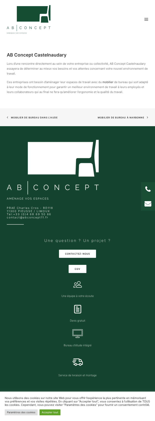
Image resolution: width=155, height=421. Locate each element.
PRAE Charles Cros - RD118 (30, 207)
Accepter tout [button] (50, 412)
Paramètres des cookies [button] (21, 412)
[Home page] (53, 170)
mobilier (107, 82)
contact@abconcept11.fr (27, 217)
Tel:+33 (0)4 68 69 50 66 (29, 214)
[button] (148, 203)
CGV (78, 269)
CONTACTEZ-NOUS (77, 253)
